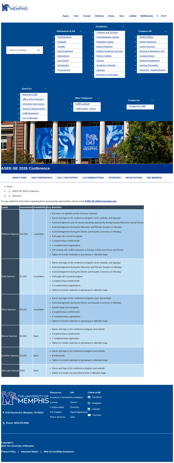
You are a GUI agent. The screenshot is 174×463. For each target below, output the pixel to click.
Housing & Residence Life (151, 51)
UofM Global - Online (86, 109)
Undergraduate (64, 37)
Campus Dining (146, 56)
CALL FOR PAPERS (67, 178)
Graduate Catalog (105, 42)
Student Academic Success (109, 51)
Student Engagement (149, 60)
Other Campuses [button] (83, 98)
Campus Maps (57, 407)
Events (87, 16)
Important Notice (29, 451)
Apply (66, 16)
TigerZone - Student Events (152, 70)
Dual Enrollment (65, 51)
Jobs (72, 417)
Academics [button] (101, 26)
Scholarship (63, 65)
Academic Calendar (106, 65)
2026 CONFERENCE (41, 178)
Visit (76, 16)
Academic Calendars (60, 397)
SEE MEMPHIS (154, 178)
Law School (63, 60)
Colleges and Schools (107, 32)
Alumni (73, 402)
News (111, 16)
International (63, 56)
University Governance (33, 104)
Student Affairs (146, 37)
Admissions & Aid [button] (66, 31)
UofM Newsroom (30, 113)
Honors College (104, 56)
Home (9, 186)
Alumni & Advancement (33, 109)
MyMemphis (147, 16)
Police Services (57, 417)
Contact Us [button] (134, 100)
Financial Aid (63, 70)
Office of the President (33, 99)
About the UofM (29, 94)
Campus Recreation (149, 65)
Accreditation (76, 397)
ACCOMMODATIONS (93, 178)
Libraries (100, 70)
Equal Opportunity (79, 412)
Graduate (61, 42)
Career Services (147, 46)
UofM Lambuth (83, 104)
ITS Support (56, 412)
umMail (132, 16)
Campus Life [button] (145, 31)
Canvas (100, 60)
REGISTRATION (134, 178)
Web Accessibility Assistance (59, 451)
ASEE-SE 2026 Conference (25, 191)
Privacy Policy (8, 451)
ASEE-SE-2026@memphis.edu (100, 201)
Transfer (61, 46)
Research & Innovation (107, 75)
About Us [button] (27, 89)
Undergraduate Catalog (107, 37)
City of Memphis (30, 118)
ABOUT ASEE (19, 178)
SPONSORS (114, 178)
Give (121, 16)
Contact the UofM (137, 106)
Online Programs (104, 46)
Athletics (99, 16)
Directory (74, 407)
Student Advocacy (148, 42)
